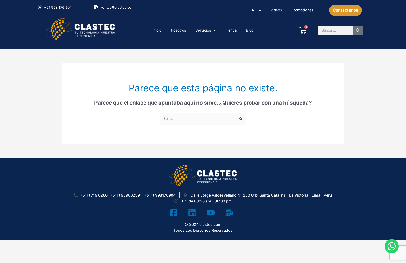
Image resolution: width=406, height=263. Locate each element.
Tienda (231, 30)
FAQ (253, 10)
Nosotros (178, 30)
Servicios (203, 30)
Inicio (156, 30)
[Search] (358, 30)
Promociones (302, 10)
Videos (276, 10)
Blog (250, 30)
